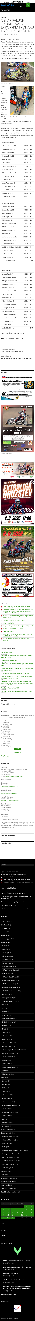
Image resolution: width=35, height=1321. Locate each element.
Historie (3, 932)
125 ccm (4, 1081)
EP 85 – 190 (5, 1015)
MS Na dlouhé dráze (8, 1112)
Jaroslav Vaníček (7, 747)
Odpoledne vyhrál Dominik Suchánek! (14, 620)
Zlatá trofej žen (6, 1122)
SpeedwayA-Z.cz (7, 5)
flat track (4, 1088)
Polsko (4, 1147)
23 (31, 1215)
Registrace (18, 7)
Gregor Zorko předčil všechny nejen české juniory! (18, 626)
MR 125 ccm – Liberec (11, 1273)
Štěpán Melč (6, 731)
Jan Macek (6, 728)
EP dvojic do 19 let (7, 1022)
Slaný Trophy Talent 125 (9, 1157)
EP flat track (5, 1025)
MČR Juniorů (6, 973)
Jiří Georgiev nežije (6, 652)
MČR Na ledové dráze (8, 984)
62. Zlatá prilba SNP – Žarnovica (14, 1280)
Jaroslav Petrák (7, 729)
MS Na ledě (5, 1115)
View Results (17, 752)
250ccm (3, 17)
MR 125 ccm (6, 994)
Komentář (4, 935)
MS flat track (6, 1098)
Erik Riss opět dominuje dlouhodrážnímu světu (15, 909)
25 (8, 1218)
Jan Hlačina (6, 745)
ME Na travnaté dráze (8, 1067)
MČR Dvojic (5, 959)
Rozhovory (4, 1171)
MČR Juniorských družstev (10, 970)
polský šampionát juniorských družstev (13, 1150)
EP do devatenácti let (8, 1018)
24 (3, 1218)
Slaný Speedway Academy (10, 1154)
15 (26, 1212)
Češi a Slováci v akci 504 (8, 905)
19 (13, 1215)
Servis (2, 1174)
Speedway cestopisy (7, 1181)
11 (8, 1212)
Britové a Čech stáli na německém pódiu (13, 893)
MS (2, 1077)
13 (17, 1212)
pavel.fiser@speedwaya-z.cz (9, 793)
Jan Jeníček (6, 721)
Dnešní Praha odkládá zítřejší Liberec (12, 350)
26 (13, 1218)
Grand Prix (4, 928)
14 (22, 1212)
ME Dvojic (5, 1039)
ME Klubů (5, 1060)
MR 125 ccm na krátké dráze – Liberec (16, 1261)
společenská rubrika (7, 1188)
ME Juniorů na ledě (8, 1057)
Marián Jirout (7, 736)
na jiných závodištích (7, 1129)
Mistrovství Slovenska (8, 1140)
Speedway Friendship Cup (9, 1161)
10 (3, 1212)
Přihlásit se (5, 10)
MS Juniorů (5, 1109)
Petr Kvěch (6, 726)
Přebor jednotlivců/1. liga (9, 1001)
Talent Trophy (6, 1168)
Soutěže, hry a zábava (7, 1178)
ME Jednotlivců (6, 1046)
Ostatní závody (5, 1133)
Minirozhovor (5, 1074)
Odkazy (3, 1236)
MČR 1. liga (5, 952)
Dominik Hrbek (7, 724)
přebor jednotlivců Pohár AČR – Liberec (17, 1267)
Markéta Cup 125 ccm (8, 1136)
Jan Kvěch (6, 722)
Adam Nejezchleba (8, 734)
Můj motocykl (5, 1126)
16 (31, 1212)
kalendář (4, 949)
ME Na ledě (5, 1063)
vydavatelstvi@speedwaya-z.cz (14, 776)
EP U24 (4, 1029)
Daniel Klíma (6, 743)
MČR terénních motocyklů (10, 987)
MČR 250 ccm (6, 956)
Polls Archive (5, 756)
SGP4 (3, 1119)
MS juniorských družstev (9, 1105)
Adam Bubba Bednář (9, 740)
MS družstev (5, 1095)
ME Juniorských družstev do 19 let (12, 1050)
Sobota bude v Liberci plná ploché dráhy (13, 902)
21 (22, 1215)
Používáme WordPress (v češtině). (9, 1318)
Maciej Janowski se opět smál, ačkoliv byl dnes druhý (16, 357)
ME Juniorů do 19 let (8, 1053)
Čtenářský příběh (7, 939)
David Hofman (7, 738)
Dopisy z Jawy (5, 921)
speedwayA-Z (5, 1185)
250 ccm (4, 1084)
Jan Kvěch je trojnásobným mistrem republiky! (16, 606)
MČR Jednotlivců (7, 966)
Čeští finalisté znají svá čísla (9, 660)
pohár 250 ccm (6, 1143)
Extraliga (3, 925)
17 (3, 1215)
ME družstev (5, 1036)
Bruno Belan (6, 741)
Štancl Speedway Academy (9, 1192)
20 (17, 1215)
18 (8, 1215)
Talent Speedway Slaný (9, 1164)
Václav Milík (6, 733)
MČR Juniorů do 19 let (9, 977)
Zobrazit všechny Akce (8, 1294)
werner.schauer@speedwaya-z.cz (10, 800)
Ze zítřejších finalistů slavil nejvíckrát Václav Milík (15, 673)
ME (2, 1005)
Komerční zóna (5, 942)
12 (13, 1212)
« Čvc (3, 1223)
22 (26, 1215)
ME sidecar (5, 1070)
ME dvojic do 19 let (8, 1043)
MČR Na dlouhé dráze (8, 980)
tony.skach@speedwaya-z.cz (9, 786)
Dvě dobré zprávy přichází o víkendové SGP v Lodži (16, 691)
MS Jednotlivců (6, 1102)
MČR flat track (6, 963)
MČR (2, 946)
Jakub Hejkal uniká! (8, 623)
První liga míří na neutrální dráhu (10, 688)
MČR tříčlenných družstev (9, 991)
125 (3, 1008)
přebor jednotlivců (7, 998)
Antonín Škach (12, 34)
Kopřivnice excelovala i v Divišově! (13, 628)
